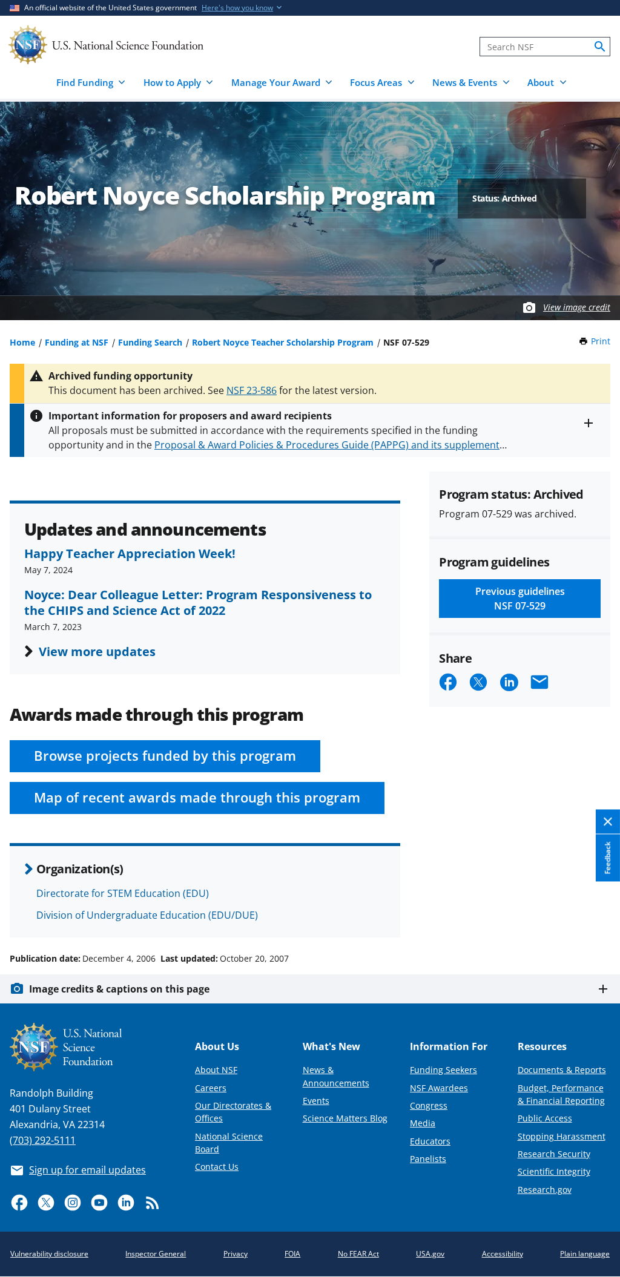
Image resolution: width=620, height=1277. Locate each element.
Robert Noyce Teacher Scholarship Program (283, 342)
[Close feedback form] (608, 822)
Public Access (545, 1118)
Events (316, 1100)
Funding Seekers (443, 1069)
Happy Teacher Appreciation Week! (130, 553)
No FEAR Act (358, 1254)
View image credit (576, 307)
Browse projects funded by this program (165, 755)
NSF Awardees (439, 1088)
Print (600, 341)
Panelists (428, 1158)
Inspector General (155, 1254)
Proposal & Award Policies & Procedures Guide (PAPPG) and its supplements (329, 444)
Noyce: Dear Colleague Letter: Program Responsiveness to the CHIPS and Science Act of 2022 (198, 602)
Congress (428, 1105)
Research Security (554, 1154)
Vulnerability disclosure (49, 1254)
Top (593, 912)
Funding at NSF (76, 342)
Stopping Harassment (561, 1136)
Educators (430, 1141)
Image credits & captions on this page (119, 989)
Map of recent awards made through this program (197, 797)
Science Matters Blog (345, 1118)
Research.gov (545, 1189)
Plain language (585, 1254)
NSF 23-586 (251, 390)
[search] (600, 46)
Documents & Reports (562, 1069)
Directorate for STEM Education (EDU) (122, 893)
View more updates (97, 651)
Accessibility (502, 1254)
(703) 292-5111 (43, 1140)
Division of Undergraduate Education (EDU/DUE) (147, 915)
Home (22, 342)
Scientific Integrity (554, 1171)
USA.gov (430, 1254)
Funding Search (150, 342)
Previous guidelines (520, 598)
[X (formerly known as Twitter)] (46, 1202)
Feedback (607, 858)
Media (422, 1123)
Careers (210, 1088)
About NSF (216, 1069)
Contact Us (217, 1166)
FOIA (292, 1254)
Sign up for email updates (87, 1170)
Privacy (235, 1254)
